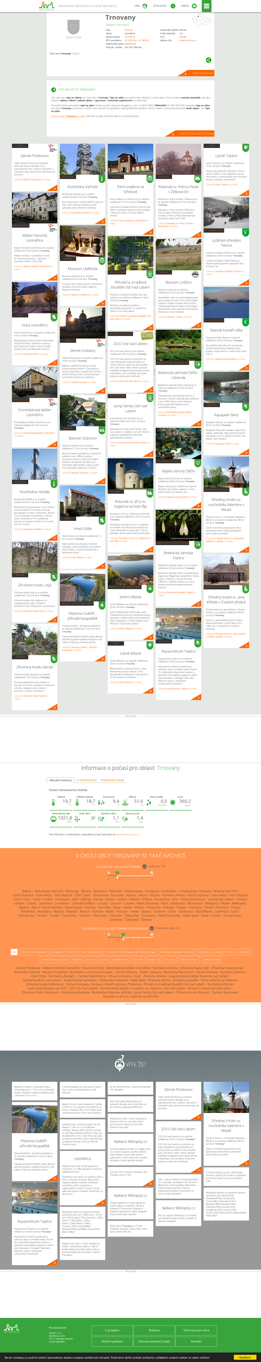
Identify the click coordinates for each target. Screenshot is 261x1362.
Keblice (110, 899)
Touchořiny (69, 915)
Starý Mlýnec (204, 911)
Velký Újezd (190, 915)
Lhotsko (241, 899)
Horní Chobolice (198, 895)
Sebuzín (122, 911)
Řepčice (59, 911)
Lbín (175, 899)
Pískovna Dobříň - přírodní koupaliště (173, 980)
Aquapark (164, 641)
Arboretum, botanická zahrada (172, 362)
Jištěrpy (86, 899)
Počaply (168, 907)
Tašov (234, 911)
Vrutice (216, 915)
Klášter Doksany (150, 972)
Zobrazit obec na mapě (68, 116)
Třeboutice (100, 915)
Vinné (205, 915)
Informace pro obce (196, 1330)
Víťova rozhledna (120, 976)
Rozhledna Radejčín (62, 976)
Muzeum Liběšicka (55, 972)
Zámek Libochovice (224, 992)
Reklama (154, 1330)
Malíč (164, 903)
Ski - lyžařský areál (214, 230)
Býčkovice (100, 891)
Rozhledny (20, 481)
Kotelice (134, 899)
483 (181, 33)
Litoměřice (130, 36)
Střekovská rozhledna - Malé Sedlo (122, 980)
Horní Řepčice (239, 895)
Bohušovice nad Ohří (49, 891)
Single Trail (154, 959)
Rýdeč (110, 911)
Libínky (31, 903)
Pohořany (195, 907)
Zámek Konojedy (77, 984)
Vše (14, 952)
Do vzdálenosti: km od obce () (115, 928)
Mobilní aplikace (112, 1341)
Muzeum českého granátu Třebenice (116, 984)
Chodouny (152, 891)
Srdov (172, 911)
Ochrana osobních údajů (154, 1341)
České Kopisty (133, 891)
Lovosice (115, 903)
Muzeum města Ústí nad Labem (210, 988)
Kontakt (196, 1341)
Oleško (127, 907)
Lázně (116, 643)
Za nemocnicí (232, 915)
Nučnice (90, 907)
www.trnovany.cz (188, 40)
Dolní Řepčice (63, 895)
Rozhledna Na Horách (178, 972)
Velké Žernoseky (169, 915)
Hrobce (48, 899)
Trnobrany (148, 915)
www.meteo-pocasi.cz (127, 834)
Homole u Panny (173, 895)
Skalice (146, 911)
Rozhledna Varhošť (27, 972)
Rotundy (115, 491)
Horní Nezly (219, 895)
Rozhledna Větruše (220, 984)
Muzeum (68, 258)
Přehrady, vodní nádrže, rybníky (76, 603)
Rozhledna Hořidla (165, 968)
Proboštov (44, 911)
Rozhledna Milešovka (75, 992)
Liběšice (19, 903)
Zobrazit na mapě (32, 179)
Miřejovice (212, 903)
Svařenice (221, 911)
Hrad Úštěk (38, 976)
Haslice (131, 895)
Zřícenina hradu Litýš (194, 968)
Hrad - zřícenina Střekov (150, 976)
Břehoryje (72, 891)
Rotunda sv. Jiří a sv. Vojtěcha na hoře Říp (130, 996)
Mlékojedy (239, 903)
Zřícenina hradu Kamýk (227, 968)
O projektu (112, 1330)
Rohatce (97, 911)
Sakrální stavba (21, 225)
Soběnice (159, 911)
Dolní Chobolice (23, 895)
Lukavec (129, 903)
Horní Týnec (22, 899)
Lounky (102, 903)
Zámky (20, 145)
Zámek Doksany (126, 972)
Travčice (84, 915)
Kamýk (98, 899)
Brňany (86, 891)
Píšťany (140, 907)
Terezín (42, 915)
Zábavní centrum (117, 272)
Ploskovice (154, 907)
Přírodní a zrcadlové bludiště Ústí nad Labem (174, 984)
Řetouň (85, 911)
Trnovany (120, 17)
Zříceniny (20, 575)
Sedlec (134, 911)
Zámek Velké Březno (92, 976)
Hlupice (155, 895)
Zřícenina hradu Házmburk (40, 992)
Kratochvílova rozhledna (80, 980)
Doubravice (100, 895)
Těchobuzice (26, 915)
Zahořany (115, 920)
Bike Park (138, 959)
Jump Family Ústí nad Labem (154, 992)
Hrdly (36, 899)
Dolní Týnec (83, 895)
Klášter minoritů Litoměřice (61, 968)
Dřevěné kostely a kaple (216, 489)
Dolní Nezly (44, 895)
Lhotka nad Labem (221, 899)
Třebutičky (131, 915)
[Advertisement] (130, 740)
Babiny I (27, 891)
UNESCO (72, 952)
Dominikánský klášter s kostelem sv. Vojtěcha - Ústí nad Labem (142, 988)
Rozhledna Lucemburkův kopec (91, 972)
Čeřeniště (115, 891)
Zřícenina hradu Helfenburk (45, 984)
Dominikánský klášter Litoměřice (128, 968)
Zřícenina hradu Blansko (192, 992)
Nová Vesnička (53, 907)
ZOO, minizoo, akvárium (120, 333)
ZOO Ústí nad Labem (83, 988)
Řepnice (72, 911)
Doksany (205, 891)
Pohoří (209, 907)
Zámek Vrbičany (207, 972)
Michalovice (195, 903)
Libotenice (45, 903)
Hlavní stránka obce (203, 73)
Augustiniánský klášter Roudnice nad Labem (199, 976)
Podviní (75, 53)
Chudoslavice (188, 891)
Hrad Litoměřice (93, 968)
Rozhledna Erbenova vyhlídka (112, 992)
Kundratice (162, 899)
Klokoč (122, 899)
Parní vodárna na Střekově (219, 980)
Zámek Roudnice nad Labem (41, 980)
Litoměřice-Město (83, 903)
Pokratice (222, 907)
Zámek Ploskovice (28, 968)
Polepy (235, 907)
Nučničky (104, 907)
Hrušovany (62, 899)
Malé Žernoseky (148, 903)
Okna (116, 907)
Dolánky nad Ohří (225, 891)
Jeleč (75, 899)
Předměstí (28, 911)
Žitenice (146, 920)
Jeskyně (91, 959)
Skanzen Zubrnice (233, 972)
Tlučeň (54, 915)
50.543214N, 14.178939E (137, 40)
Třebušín (116, 915)
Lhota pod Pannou (192, 899)
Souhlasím (245, 1357)
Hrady (20, 315)
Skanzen (68, 428)
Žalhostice (132, 920)
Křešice (147, 899)
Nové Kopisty (73, 907)
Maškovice (178, 903)
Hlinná (142, 895)
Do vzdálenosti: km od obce (118, 866)
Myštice (24, 907)
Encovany (117, 895)
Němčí (36, 907)
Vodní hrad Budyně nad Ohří (46, 988)
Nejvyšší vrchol (120, 959)
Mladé (225, 903)
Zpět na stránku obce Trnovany (197, 133)
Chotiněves (169, 891)
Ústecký (128, 29)
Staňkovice (186, 911)
